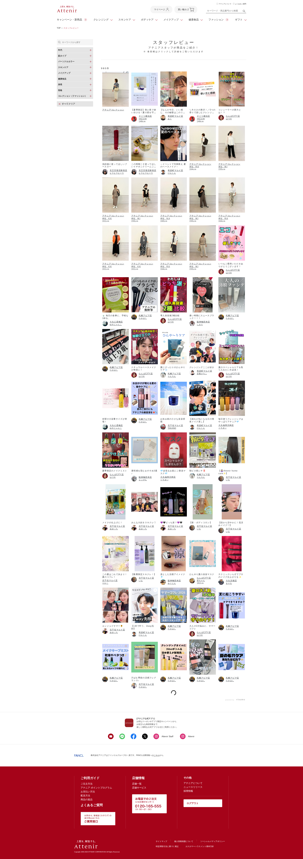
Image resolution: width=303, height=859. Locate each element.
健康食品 (194, 19)
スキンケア (124, 19)
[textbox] (226, 11)
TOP (59, 28)
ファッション (216, 19)
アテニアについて (225, 4)
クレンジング (101, 19)
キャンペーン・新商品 (69, 19)
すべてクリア (68, 103)
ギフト (239, 19)
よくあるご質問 (240, 4)
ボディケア (147, 19)
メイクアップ (171, 19)
